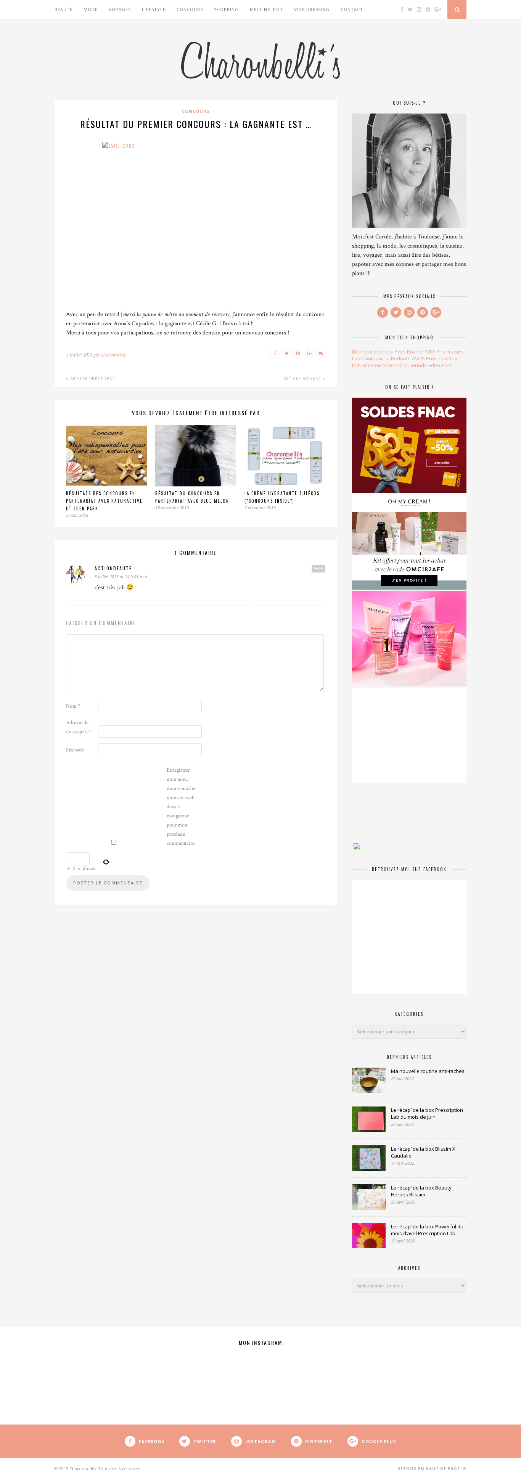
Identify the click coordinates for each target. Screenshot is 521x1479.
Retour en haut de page (429, 1468)
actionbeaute (113, 568)
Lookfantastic (367, 358)
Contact (352, 9)
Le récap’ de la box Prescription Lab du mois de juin (427, 1113)
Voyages (120, 9)
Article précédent (92, 378)
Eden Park (440, 365)
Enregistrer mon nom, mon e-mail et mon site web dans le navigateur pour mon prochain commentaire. (181, 807)
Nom (73, 706)
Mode (91, 9)
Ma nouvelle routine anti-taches (428, 1071)
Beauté (63, 9)
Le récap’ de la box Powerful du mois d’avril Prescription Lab (427, 1230)
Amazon (371, 365)
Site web (75, 750)
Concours (190, 9)
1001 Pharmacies (444, 351)
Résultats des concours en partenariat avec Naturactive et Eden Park (104, 501)
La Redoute (397, 358)
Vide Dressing (312, 9)
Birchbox (362, 351)
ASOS (418, 358)
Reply (318, 568)
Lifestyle (154, 9)
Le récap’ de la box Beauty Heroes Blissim (421, 1191)
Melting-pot (266, 9)
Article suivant (303, 378)
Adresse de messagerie (79, 727)
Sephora (383, 351)
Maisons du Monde (405, 365)
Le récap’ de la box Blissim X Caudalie (423, 1152)
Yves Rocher (409, 351)
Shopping (226, 9)
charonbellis (113, 354)
